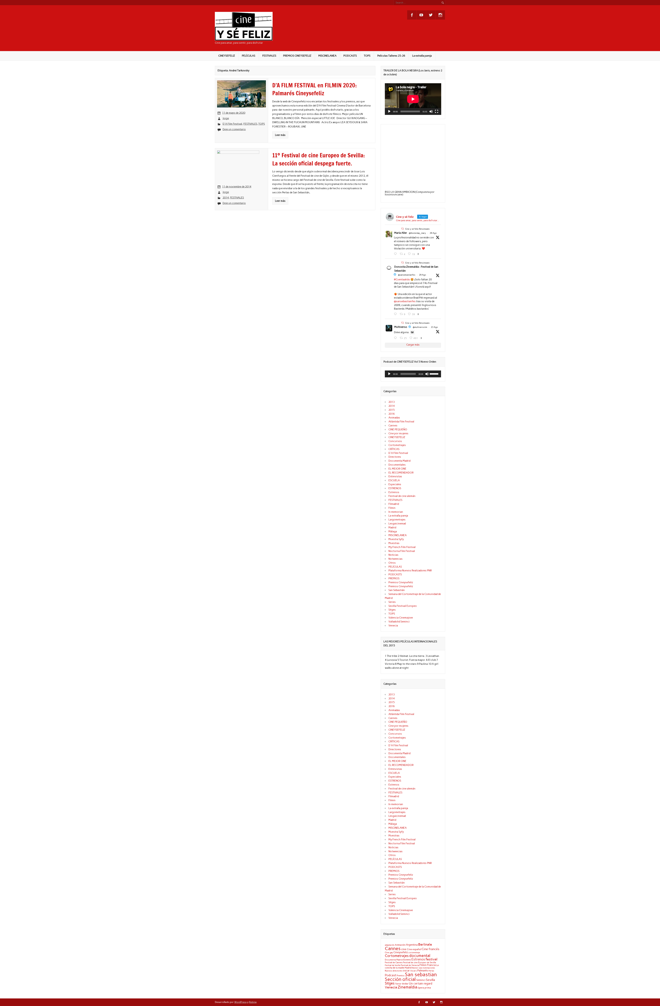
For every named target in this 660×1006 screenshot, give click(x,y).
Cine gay (389, 952)
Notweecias (395, 558)
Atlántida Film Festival (401, 421)
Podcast (390, 975)
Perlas (431, 971)
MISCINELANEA (327, 55)
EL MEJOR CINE (397, 468)
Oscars (413, 971)
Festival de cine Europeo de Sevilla (419, 962)
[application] (413, 99)
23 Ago (434, 327)
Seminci (420, 980)
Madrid (392, 527)
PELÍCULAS (248, 55)
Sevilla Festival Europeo (402, 605)
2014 (226, 197)
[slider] (434, 373)
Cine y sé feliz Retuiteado (417, 229)
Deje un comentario (234, 129)
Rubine (252, 1002)
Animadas (394, 417)
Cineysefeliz (400, 952)
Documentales (397, 464)
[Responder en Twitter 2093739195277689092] (396, 254)
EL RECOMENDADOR (401, 472)
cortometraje (414, 952)
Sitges (392, 609)
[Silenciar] (431, 111)
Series (392, 602)
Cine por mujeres (398, 433)
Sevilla (430, 980)
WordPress (240, 1002)
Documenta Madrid (399, 460)
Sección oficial (400, 979)
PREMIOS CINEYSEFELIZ (297, 55)
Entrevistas (395, 476)
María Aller (400, 232)
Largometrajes (396, 519)
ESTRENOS (394, 488)
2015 (391, 409)
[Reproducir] (389, 111)
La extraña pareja (422, 55)
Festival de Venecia (410, 965)
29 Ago (433, 233)
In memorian (395, 511)
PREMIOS (393, 578)
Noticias (393, 554)
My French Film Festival (402, 547)
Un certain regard (420, 983)
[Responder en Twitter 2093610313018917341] (396, 314)
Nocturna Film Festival (401, 551)
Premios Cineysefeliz (400, 582)
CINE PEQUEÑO (397, 429)
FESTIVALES (269, 55)
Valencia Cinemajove (400, 617)
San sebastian (421, 974)
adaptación (389, 945)
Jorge (226, 118)
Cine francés (430, 949)
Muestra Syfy (396, 539)
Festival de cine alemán (401, 496)
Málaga (392, 531)
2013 (391, 402)
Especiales (394, 484)
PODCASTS (350, 55)
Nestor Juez (417, 968)
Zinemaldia (407, 987)
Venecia (393, 625)
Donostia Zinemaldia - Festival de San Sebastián (416, 268)
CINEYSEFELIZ (226, 55)
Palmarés (422, 970)
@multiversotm (420, 327)
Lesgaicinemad (397, 523)
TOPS (367, 55)
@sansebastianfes (406, 275)
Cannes (392, 425)
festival (431, 959)
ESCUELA (394, 480)
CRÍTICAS (393, 449)
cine (403, 949)
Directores (394, 456)
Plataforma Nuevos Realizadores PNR (410, 570)
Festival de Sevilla (392, 965)
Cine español (414, 949)
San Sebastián (396, 590)
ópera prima (424, 987)
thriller (405, 983)
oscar (406, 970)
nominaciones (429, 968)
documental (419, 955)
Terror (398, 983)
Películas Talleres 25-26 (391, 55)
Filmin (391, 507)
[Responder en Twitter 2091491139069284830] (396, 338)
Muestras (393, 543)
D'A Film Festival (232, 123)
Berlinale (425, 944)
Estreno (407, 959)
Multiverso (400, 327)
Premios (400, 975)
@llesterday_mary (417, 233)
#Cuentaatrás (402, 279)
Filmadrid (393, 503)
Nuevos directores (393, 971)
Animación (400, 944)
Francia (431, 965)
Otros (392, 562)
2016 (391, 413)
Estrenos (393, 492)
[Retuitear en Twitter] (402, 228)
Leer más (280, 135)
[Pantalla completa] (436, 111)
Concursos (395, 441)
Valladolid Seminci (399, 621)
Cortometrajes (397, 445)
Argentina (412, 944)
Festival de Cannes (394, 962)
